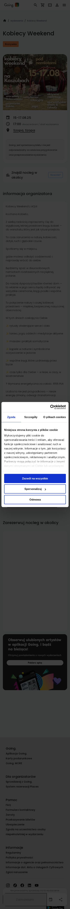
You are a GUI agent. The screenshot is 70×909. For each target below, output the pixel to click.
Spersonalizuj (33, 488)
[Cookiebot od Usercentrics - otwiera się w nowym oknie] (50, 407)
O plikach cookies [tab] (54, 417)
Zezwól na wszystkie (35, 478)
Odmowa (35, 499)
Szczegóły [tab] (30, 417)
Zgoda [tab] (11, 417)
